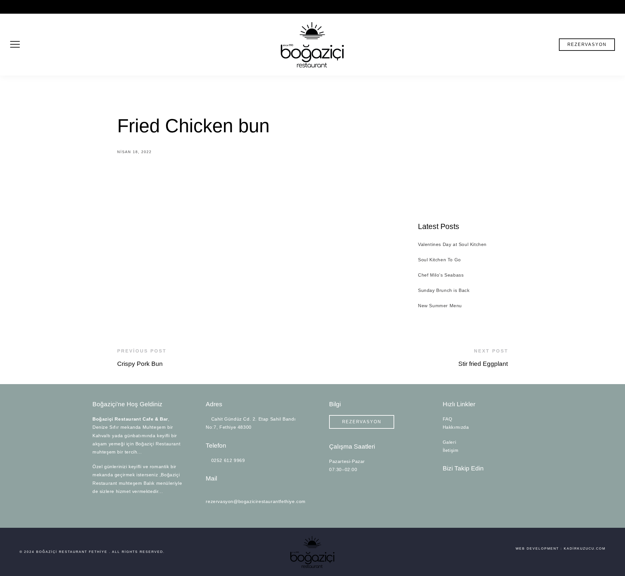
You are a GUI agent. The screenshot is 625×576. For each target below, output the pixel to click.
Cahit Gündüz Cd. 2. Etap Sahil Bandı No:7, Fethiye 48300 (68, 7)
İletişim (451, 450)
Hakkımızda (456, 427)
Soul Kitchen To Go (439, 259)
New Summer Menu (440, 305)
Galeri (449, 442)
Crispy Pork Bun (140, 363)
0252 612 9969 (151, 7)
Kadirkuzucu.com (584, 548)
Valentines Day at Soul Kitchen (452, 244)
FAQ (447, 419)
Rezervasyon (586, 44)
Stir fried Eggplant (483, 363)
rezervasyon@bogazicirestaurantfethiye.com (216, 7)
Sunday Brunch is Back (444, 290)
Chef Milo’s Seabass (441, 275)
